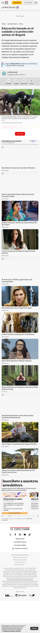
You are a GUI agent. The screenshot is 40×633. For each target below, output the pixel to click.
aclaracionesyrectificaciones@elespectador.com (20, 579)
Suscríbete (16, 3)
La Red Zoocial (12, 72)
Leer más (20, 134)
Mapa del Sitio (20, 539)
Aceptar (34, 628)
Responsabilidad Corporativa (20, 555)
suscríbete (16, 508)
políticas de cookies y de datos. (12, 631)
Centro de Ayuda (20, 562)
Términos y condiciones (20, 557)
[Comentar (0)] (24, 81)
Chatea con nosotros (21, 548)
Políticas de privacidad (20, 560)
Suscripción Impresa (20, 542)
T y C (19, 518)
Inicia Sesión (28, 3)
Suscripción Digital (20, 545)
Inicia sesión (7, 508)
